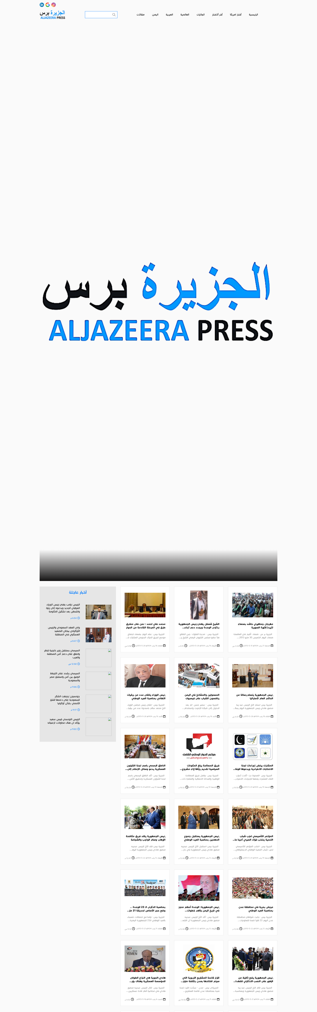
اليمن (155, 14)
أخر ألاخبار (217, 14)
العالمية (185, 14)
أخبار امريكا (235, 14)
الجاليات (201, 14)
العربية (169, 14)
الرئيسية (253, 14)
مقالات (141, 14)
